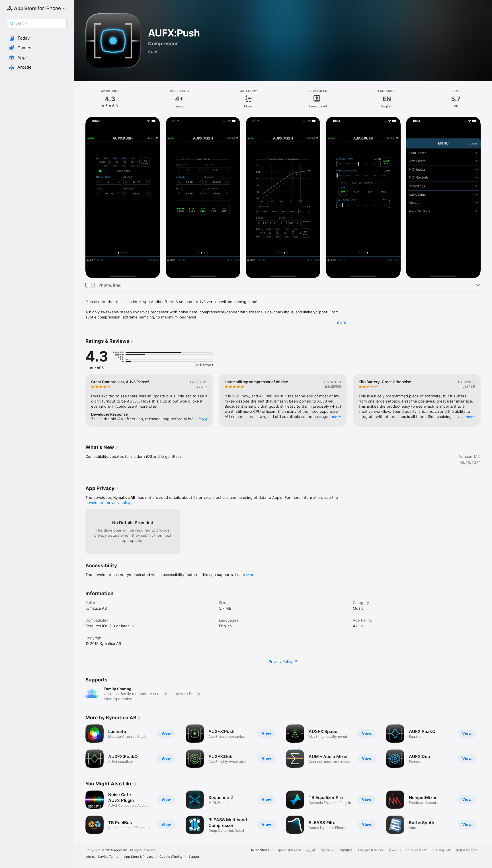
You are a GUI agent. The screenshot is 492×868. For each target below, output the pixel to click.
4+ (355, 626)
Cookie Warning (171, 856)
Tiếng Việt (443, 850)
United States (259, 850)
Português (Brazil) (416, 850)
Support (194, 856)
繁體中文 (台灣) (467, 850)
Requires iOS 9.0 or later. (107, 626)
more (341, 322)
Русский (327, 850)
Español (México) (288, 850)
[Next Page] (486, 197)
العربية (311, 850)
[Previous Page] (80, 197)
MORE (203, 419)
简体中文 (346, 850)
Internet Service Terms (101, 856)
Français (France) (370, 850)
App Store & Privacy (138, 856)
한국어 (393, 850)
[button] (36, 38)
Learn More (245, 574)
